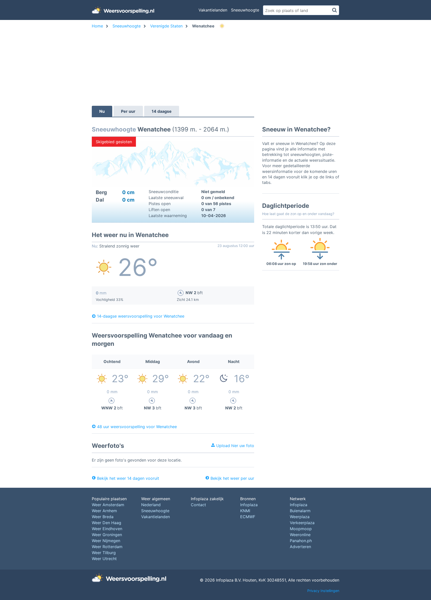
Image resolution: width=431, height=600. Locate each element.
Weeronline (300, 534)
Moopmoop (301, 528)
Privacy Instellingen (323, 591)
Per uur (128, 111)
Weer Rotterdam (107, 546)
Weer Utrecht (104, 558)
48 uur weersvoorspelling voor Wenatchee (137, 426)
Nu (102, 111)
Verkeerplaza (302, 522)
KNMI (245, 510)
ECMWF (247, 516)
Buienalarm (300, 510)
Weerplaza (300, 516)
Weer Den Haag (106, 522)
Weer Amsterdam (108, 504)
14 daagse (162, 111)
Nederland (151, 504)
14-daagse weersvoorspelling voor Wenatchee (140, 316)
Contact (198, 504)
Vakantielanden (213, 9)
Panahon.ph (301, 540)
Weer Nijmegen (106, 540)
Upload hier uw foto (234, 445)
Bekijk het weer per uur (232, 478)
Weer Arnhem (104, 510)
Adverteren (300, 546)
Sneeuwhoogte (245, 9)
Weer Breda (102, 516)
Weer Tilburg (104, 552)
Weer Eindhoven (107, 528)
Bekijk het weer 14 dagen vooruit (128, 478)
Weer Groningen (107, 534)
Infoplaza (249, 504)
